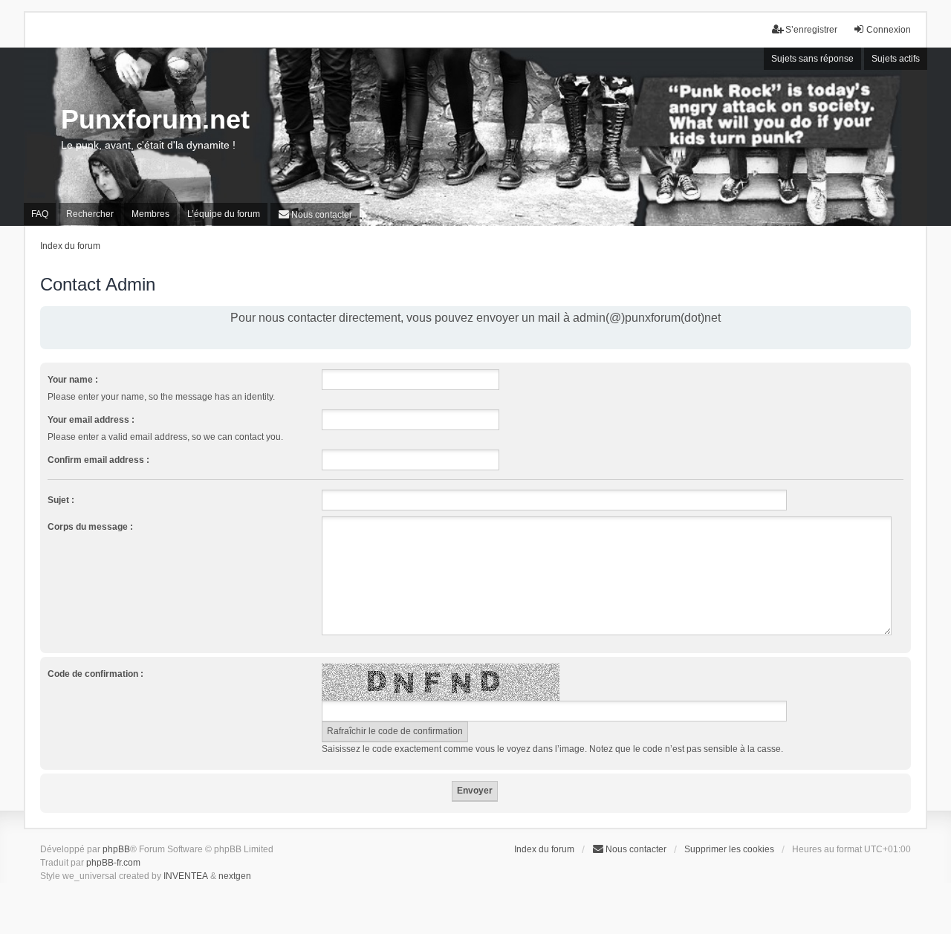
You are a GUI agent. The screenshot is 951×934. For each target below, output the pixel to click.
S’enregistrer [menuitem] (811, 30)
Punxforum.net (155, 119)
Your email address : (91, 420)
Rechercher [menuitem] (90, 214)
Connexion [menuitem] (888, 30)
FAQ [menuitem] (39, 214)
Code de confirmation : (95, 674)
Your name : (73, 379)
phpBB (116, 849)
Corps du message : (90, 527)
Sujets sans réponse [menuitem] (812, 58)
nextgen (234, 876)
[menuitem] (315, 214)
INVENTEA (185, 876)
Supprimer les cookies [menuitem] (729, 849)
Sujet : (61, 500)
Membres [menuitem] (150, 214)
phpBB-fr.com (113, 862)
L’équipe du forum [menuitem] (223, 214)
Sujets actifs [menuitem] (896, 58)
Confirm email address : (98, 460)
